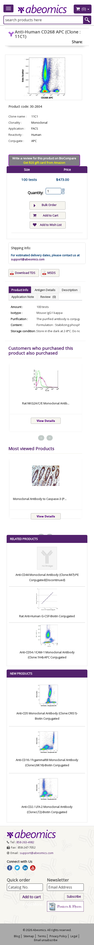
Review (48, 297)
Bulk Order (49, 205)
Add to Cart (50, 215)
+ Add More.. (33, 904)
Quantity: (35, 192)
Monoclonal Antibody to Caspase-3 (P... (40, 499)
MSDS (51, 273)
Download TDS (25, 273)
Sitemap (29, 936)
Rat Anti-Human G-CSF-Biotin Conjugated (47, 616)
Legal (73, 936)
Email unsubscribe (45, 940)
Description (70, 290)
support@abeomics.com (27, 259)
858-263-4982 (25, 842)
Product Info (19, 290)
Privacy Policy (58, 936)
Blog (17, 936)
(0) (84, 8)
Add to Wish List (51, 225)
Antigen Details (45, 290)
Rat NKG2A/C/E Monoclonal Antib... (45, 403)
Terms (42, 936)
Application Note (22, 297)
